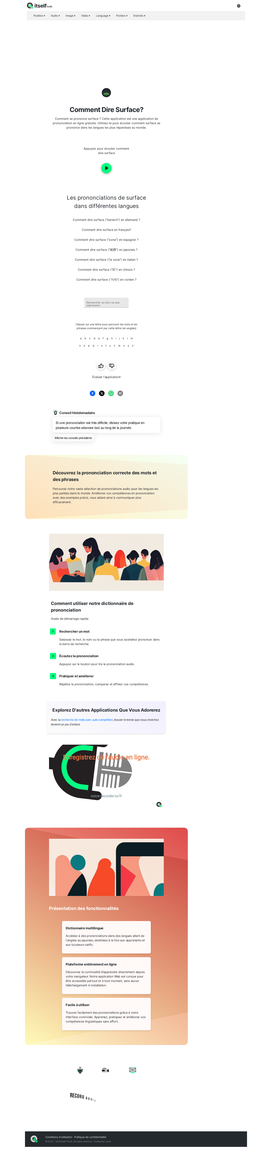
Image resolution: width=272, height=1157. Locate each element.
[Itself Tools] (106, 1084)
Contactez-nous (102, 1141)
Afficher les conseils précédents (73, 438)
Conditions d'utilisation (58, 1137)
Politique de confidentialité (90, 1137)
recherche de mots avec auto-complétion (87, 719)
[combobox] (106, 303)
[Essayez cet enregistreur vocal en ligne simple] (106, 777)
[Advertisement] (136, 48)
